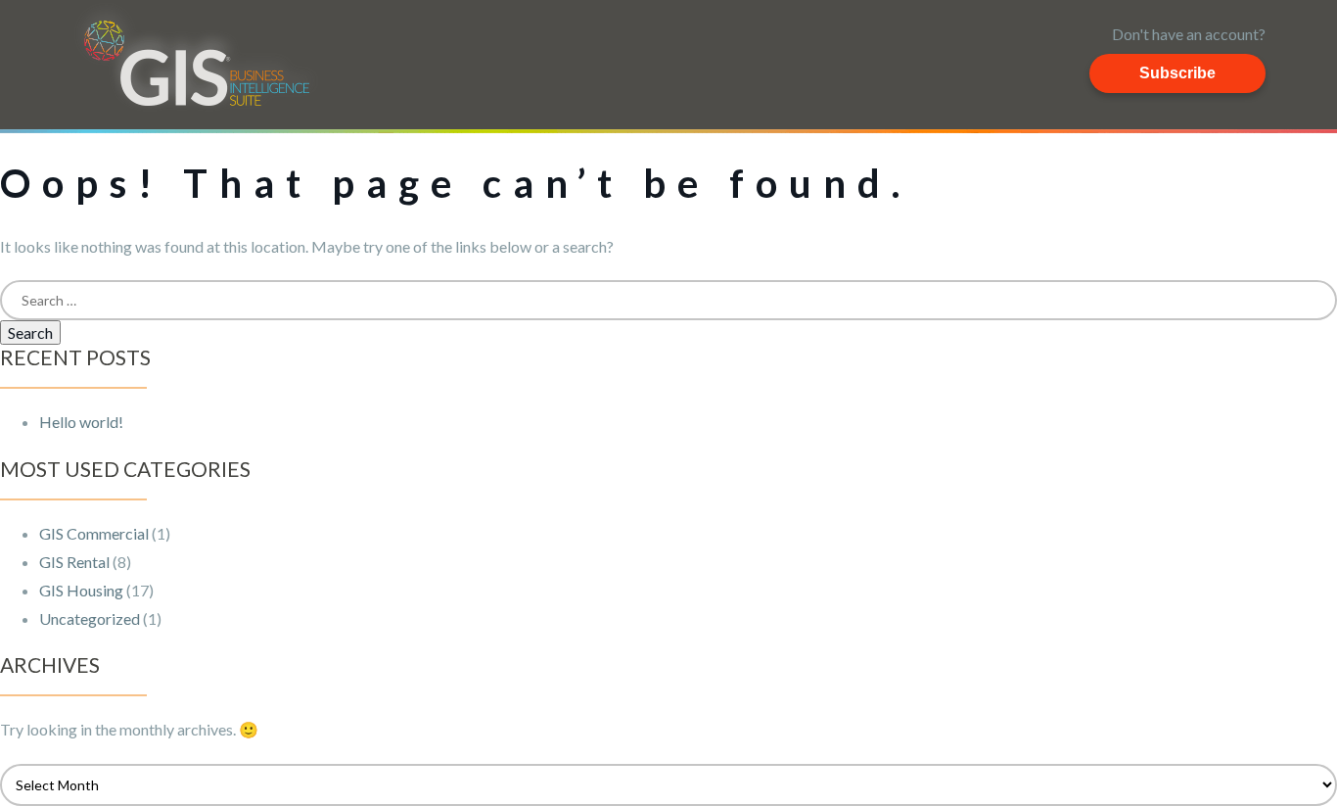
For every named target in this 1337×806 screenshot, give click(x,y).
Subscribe (1177, 73)
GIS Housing (81, 590)
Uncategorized (89, 618)
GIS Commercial (94, 533)
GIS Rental (74, 561)
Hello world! (81, 421)
